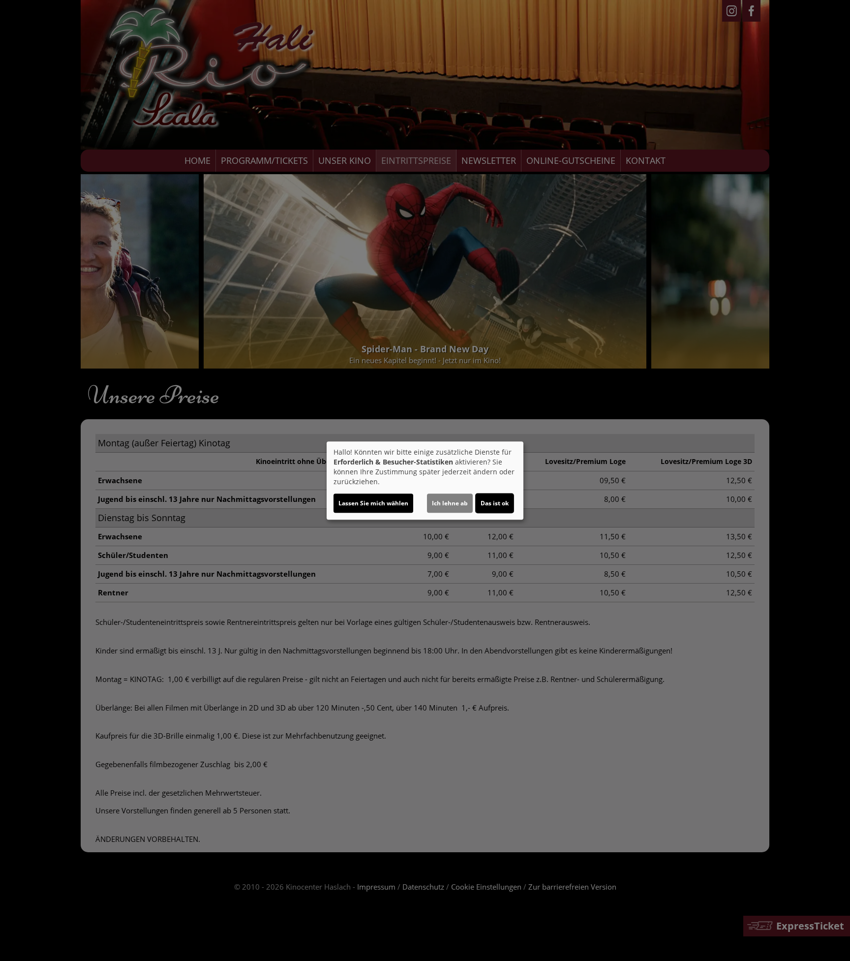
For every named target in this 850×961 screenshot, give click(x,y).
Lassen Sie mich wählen (373, 503)
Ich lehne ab (450, 503)
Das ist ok (495, 503)
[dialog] (425, 480)
